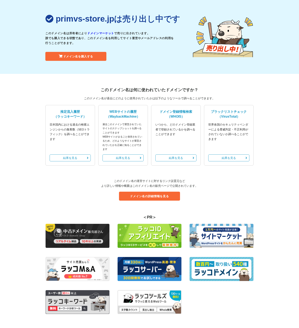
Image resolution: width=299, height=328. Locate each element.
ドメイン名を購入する (78, 56)
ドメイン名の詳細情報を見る (149, 196)
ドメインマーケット (100, 33)
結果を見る (70, 158)
